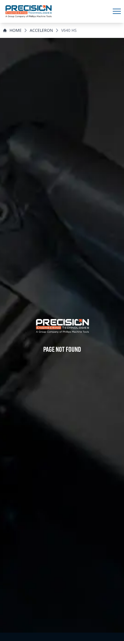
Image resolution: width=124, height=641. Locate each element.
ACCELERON (41, 30)
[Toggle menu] (117, 11)
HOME (16, 30)
